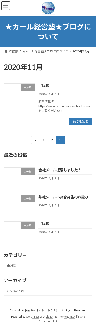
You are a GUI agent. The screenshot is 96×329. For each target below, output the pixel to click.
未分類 (11, 265)
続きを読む (80, 121)
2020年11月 (15, 291)
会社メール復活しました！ (59, 170)
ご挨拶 (43, 86)
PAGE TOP (88, 313)
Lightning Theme (56, 316)
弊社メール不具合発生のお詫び (63, 197)
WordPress (32, 316)
